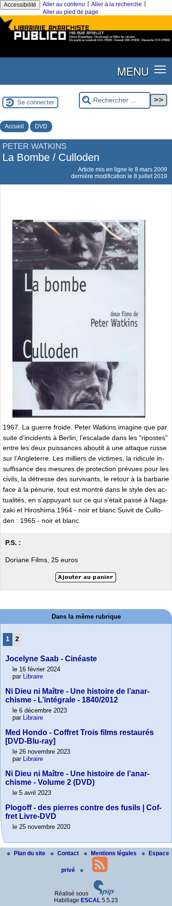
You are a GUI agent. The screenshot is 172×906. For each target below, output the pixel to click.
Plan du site (30, 853)
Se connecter (35, 102)
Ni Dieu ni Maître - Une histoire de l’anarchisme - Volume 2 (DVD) (77, 778)
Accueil (14, 126)
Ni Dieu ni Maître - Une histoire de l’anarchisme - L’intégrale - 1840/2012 (77, 695)
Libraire (33, 676)
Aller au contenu (64, 4)
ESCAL (90, 900)
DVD (41, 126)
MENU (133, 71)
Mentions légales (114, 853)
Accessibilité (20, 4)
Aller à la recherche (116, 4)
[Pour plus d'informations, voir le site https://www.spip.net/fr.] (104, 893)
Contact (68, 853)
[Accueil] (86, 42)
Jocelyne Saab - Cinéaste (51, 659)
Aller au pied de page (70, 12)
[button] (160, 69)
